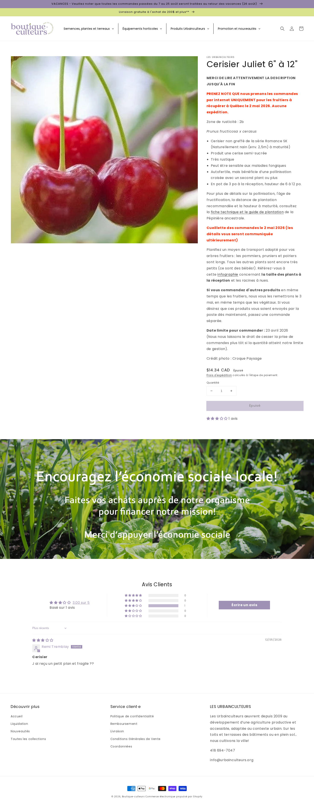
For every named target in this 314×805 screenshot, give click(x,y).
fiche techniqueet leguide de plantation (247, 212)
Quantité (213, 383)
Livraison (117, 731)
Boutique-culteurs (133, 796)
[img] (42, 640)
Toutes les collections (28, 739)
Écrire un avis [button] (244, 605)
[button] (282, 28)
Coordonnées (121, 746)
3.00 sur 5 (81, 602)
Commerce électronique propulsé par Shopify (173, 796)
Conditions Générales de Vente (135, 739)
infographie (227, 274)
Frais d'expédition (219, 375)
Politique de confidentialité (132, 716)
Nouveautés (20, 731)
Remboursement (124, 724)
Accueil (16, 716)
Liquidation (19, 724)
